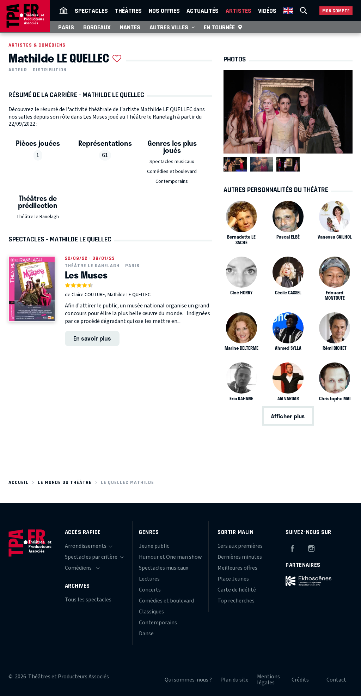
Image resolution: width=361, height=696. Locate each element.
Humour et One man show (170, 557)
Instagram (311, 547)
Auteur (17, 69)
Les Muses (86, 275)
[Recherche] (303, 11)
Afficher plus (288, 416)
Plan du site (234, 680)
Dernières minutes (240, 557)
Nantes (130, 27)
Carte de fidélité (237, 590)
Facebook (292, 547)
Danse (146, 633)
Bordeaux (97, 27)
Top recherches (236, 601)
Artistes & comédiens (37, 45)
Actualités (202, 10)
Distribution (50, 69)
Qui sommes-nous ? (188, 680)
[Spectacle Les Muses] (31, 289)
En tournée (219, 27)
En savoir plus (92, 338)
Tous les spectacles (88, 600)
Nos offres (164, 10)
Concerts (150, 590)
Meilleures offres (237, 568)
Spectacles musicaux (171, 161)
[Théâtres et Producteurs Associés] (63, 10)
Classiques (151, 612)
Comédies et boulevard (172, 171)
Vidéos (267, 10)
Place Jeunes (233, 579)
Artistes (238, 10)
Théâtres (128, 10)
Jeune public (154, 546)
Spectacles (91, 10)
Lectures (149, 579)
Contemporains (171, 181)
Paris (66, 27)
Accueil (18, 482)
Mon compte (336, 10)
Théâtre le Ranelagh (37, 216)
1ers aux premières (240, 546)
